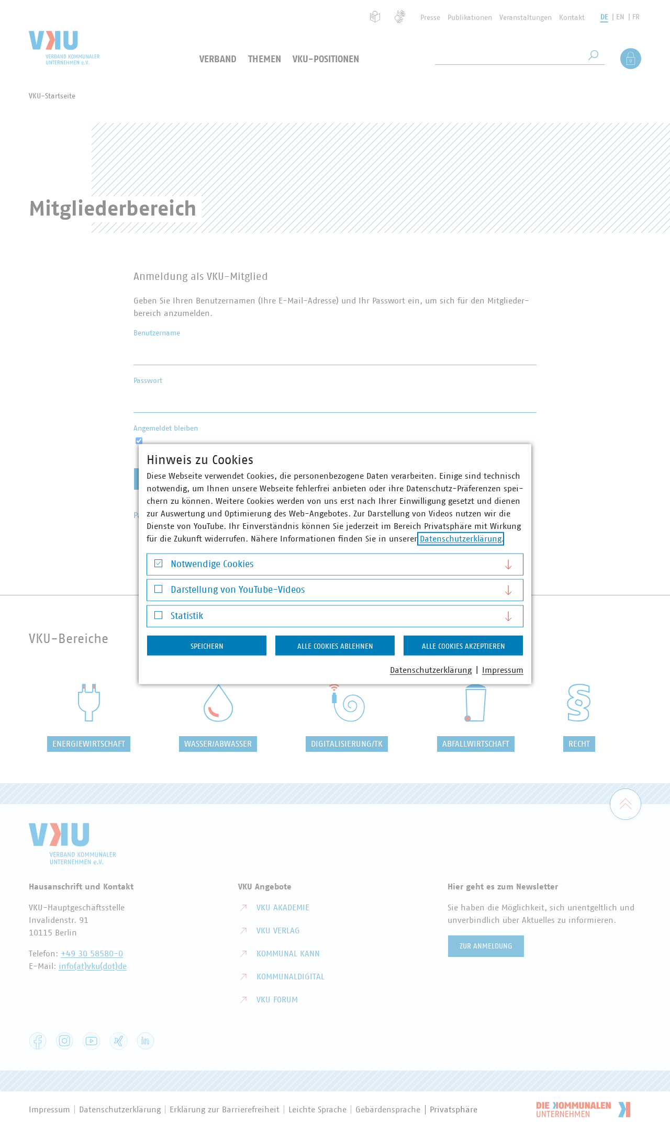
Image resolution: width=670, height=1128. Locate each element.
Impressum (502, 669)
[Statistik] (158, 617)
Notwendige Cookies (212, 564)
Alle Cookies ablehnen (335, 646)
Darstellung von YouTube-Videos (238, 590)
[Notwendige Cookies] (158, 565)
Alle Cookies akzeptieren (463, 646)
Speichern (207, 646)
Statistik (187, 616)
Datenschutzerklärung (460, 538)
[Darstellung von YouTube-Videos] (158, 591)
